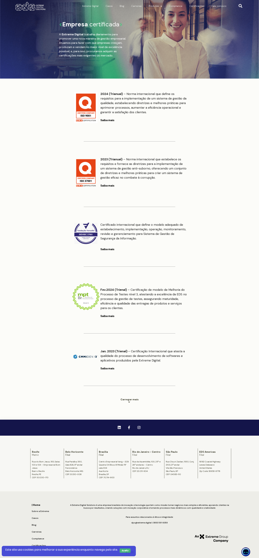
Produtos (154, 6)
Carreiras (136, 6)
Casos (109, 6)
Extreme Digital (90, 6)
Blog (122, 6)
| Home (36, 504)
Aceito (125, 550)
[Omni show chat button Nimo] (245, 551)
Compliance (175, 6)
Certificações (196, 6)
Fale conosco (218, 6)
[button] (240, 6)
